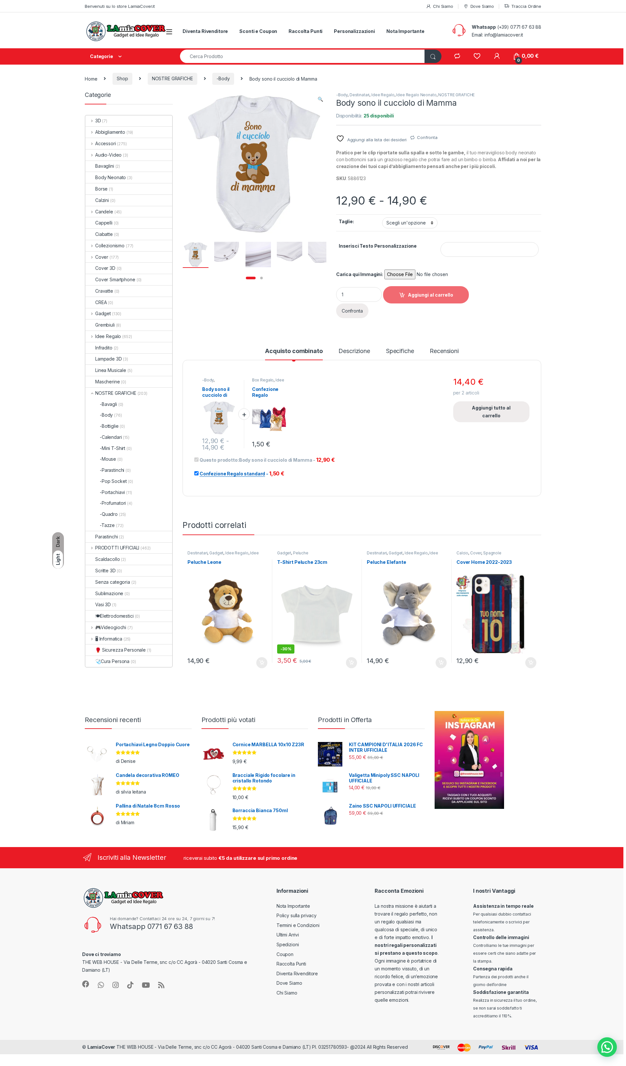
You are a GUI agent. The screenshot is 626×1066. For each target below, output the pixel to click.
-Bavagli (108, 404)
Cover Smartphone (115, 279)
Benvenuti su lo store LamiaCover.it (120, 6)
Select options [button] (259, 662)
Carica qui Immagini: (359, 274)
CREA (101, 302)
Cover (475, 552)
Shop (122, 78)
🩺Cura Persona (112, 661)
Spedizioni (287, 944)
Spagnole (492, 552)
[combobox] (302, 56)
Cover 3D (105, 268)
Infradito (103, 347)
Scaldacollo (107, 559)
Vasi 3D (103, 604)
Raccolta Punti (305, 31)
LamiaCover (101, 1047)
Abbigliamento (110, 132)
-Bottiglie (109, 426)
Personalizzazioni (354, 31)
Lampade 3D (108, 359)
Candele (104, 211)
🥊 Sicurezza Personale (120, 650)
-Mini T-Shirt (112, 448)
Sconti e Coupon (258, 31)
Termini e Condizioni (298, 925)
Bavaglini (104, 166)
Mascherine (107, 381)
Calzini (102, 200)
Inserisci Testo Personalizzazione (378, 246)
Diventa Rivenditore (205, 31)
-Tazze (107, 525)
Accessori (105, 143)
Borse (101, 189)
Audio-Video (108, 155)
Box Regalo (263, 380)
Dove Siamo (482, 6)
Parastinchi (106, 536)
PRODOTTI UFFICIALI (117, 547)
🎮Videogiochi (110, 627)
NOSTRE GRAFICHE (172, 78)
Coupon (284, 954)
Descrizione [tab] (354, 351)
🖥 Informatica (108, 638)
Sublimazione (109, 593)
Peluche (300, 552)
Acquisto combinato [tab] (293, 351)
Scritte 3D (105, 570)
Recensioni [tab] (444, 351)
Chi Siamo (443, 6)
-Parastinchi (112, 470)
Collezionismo (110, 245)
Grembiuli (105, 325)
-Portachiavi (112, 492)
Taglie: (346, 221)
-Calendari (111, 437)
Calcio (462, 552)
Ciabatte (104, 234)
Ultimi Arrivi (287, 934)
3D (98, 120)
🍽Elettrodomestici (114, 616)
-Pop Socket (113, 481)
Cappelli (103, 222)
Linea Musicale (110, 370)
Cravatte (104, 291)
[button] (320, 99)
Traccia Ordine (526, 6)
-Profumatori (113, 503)
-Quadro (109, 514)
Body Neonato (110, 177)
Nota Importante (405, 31)
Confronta (427, 137)
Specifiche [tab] (400, 351)
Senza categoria (112, 582)
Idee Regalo (382, 94)
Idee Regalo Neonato (416, 94)
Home (91, 78)
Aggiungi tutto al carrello (491, 411)
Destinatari (359, 94)
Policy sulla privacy (296, 915)
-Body (223, 78)
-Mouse (108, 459)
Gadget (216, 552)
